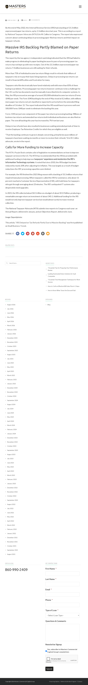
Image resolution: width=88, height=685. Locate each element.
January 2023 (11, 483)
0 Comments (35, 20)
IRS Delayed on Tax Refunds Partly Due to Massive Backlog (41, 222)
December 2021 (12, 537)
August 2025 (11, 354)
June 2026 (10, 313)
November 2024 (12, 392)
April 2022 (10, 521)
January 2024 (11, 434)
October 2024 (11, 396)
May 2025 (10, 367)
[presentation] (61, 659)
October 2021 (11, 546)
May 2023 (10, 467)
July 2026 (10, 309)
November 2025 (12, 342)
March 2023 (11, 475)
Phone (49, 600)
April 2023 (10, 471)
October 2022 (11, 496)
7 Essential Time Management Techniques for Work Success (64, 281)
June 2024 (10, 413)
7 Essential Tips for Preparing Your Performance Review (63, 269)
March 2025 (11, 375)
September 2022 (12, 500)
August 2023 (11, 454)
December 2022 (12, 488)
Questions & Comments (55, 621)
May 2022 (10, 517)
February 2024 (12, 429)
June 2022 (10, 513)
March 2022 (11, 525)
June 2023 (10, 463)
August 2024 (11, 404)
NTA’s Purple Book (17, 152)
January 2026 (11, 334)
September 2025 (12, 350)
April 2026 (10, 321)
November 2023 (12, 442)
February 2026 (12, 330)
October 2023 (11, 446)
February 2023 (12, 479)
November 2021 (12, 542)
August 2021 (11, 554)
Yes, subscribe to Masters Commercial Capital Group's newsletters (62, 650)
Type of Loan (51, 610)
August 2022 (11, 504)
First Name (50, 569)
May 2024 (10, 417)
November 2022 (12, 492)
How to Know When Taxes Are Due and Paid (62, 290)
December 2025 (12, 338)
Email (48, 589)
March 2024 (11, 425)
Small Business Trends (17, 226)
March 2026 (11, 325)
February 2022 (12, 529)
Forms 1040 (10, 114)
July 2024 (10, 409)
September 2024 (12, 400)
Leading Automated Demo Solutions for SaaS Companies (62, 275)
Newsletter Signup (53, 644)
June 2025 (10, 363)
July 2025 (10, 359)
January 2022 (11, 533)
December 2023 (12, 438)
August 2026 (11, 305)
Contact (80, 681)
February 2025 (12, 379)
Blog (25, 20)
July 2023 (10, 458)
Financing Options (54, 681)
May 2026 (10, 317)
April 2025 (10, 371)
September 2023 (12, 450)
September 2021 (12, 550)
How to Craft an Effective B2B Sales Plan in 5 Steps (63, 286)
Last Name (50, 579)
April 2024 (10, 421)
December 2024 (12, 388)
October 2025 (11, 346)
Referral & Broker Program (68, 681)
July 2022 (10, 508)
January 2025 (11, 384)
